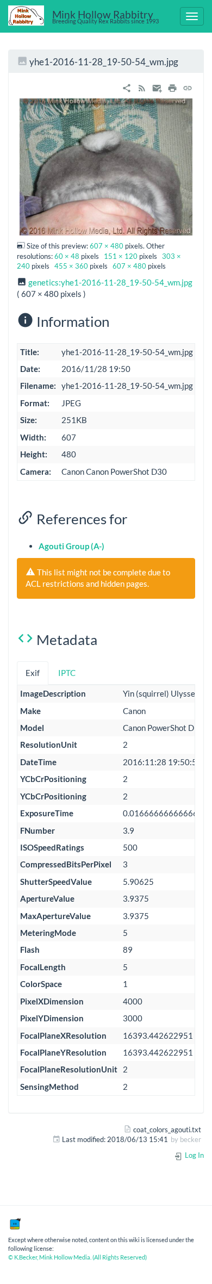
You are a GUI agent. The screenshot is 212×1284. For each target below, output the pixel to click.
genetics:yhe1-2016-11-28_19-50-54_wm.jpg (110, 282)
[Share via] (127, 86)
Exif (33, 673)
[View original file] (106, 166)
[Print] (172, 86)
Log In (193, 1155)
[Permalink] (187, 86)
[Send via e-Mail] (157, 86)
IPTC (67, 673)
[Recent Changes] (142, 86)
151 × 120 (121, 256)
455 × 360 (71, 266)
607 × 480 (106, 245)
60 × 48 (66, 256)
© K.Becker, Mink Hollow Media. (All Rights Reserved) (77, 1257)
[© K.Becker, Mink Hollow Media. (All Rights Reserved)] (14, 1222)
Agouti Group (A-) (71, 546)
